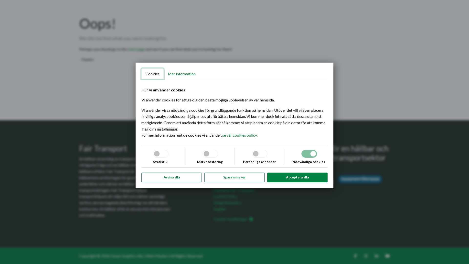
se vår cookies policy (239, 135)
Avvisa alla (172, 177)
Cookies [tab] (153, 73)
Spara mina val (234, 177)
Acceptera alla (297, 177)
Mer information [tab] (182, 73)
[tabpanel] (234, 112)
